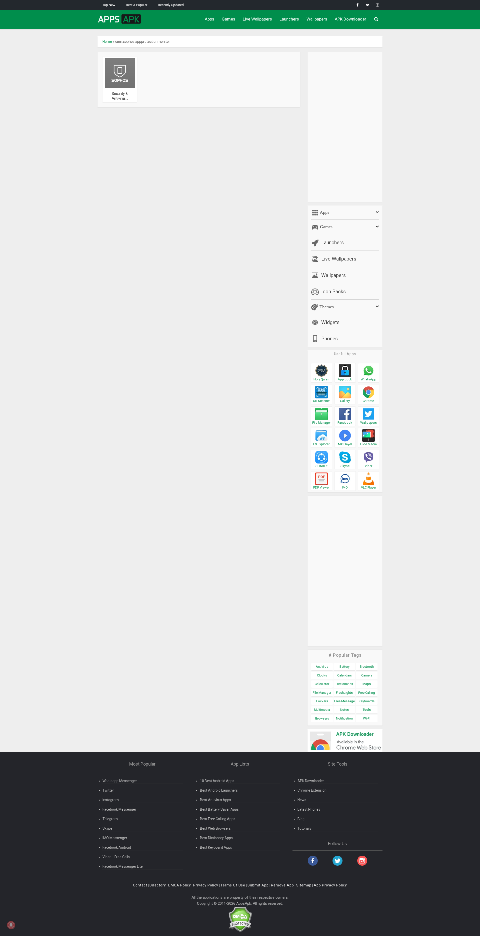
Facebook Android (116, 847)
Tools (367, 710)
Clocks (322, 675)
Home (107, 42)
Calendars (344, 675)
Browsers (322, 718)
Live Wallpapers (257, 19)
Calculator (322, 684)
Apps (209, 19)
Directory (158, 885)
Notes (344, 710)
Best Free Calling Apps (217, 819)
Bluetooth (367, 666)
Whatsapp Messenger (119, 781)
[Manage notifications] (11, 925)
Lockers (322, 701)
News (302, 800)
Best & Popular (136, 5)
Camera (366, 675)
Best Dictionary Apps (216, 838)
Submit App (258, 885)
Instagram (110, 800)
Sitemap (304, 885)
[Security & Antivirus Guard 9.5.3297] (120, 73)
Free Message (344, 701)
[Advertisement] (345, 127)
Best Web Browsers (215, 828)
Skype (107, 828)
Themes (326, 306)
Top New (108, 5)
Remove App (282, 885)
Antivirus (322, 666)
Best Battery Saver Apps (219, 809)
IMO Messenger (114, 838)
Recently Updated (171, 5)
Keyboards (366, 701)
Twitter (108, 790)
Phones (329, 339)
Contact (140, 885)
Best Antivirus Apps (215, 800)
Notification (344, 718)
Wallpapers (316, 19)
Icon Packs (333, 292)
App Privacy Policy (330, 885)
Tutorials (304, 828)
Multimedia (322, 710)
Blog (301, 819)
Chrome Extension (312, 790)
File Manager (322, 692)
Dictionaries (344, 684)
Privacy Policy (205, 885)
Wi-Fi (366, 718)
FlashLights (344, 692)
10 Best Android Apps (217, 781)
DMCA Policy (179, 885)
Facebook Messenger (119, 809)
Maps (366, 684)
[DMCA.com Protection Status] (240, 919)
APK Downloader (350, 19)
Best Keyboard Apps (216, 847)
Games (228, 19)
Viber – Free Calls (116, 857)
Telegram (110, 819)
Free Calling (366, 692)
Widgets (330, 322)
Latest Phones (309, 809)
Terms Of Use (232, 885)
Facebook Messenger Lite (122, 866)
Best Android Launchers (219, 790)
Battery (345, 666)
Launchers (289, 19)
